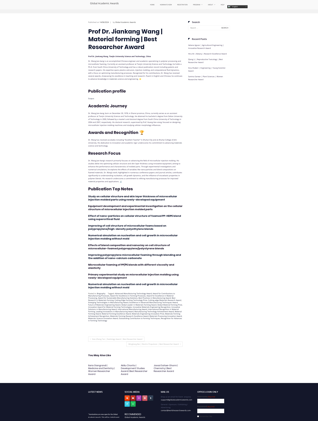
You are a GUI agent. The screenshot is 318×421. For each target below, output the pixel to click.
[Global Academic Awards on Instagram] (138, 407)
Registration (182, 5)
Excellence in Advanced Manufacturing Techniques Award (153, 312)
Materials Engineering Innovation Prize (148, 323)
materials (113, 88)
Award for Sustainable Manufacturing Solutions (118, 307)
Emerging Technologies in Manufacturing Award (108, 312)
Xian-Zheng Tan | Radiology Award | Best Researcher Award (117, 348)
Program (196, 5)
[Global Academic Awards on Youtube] (133, 407)
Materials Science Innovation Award (103, 327)
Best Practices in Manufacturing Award (155, 307)
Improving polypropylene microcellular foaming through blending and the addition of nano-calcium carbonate (134, 266)
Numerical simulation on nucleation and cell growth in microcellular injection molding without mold (133, 246)
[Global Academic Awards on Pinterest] (144, 407)
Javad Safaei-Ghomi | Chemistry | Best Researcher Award (133, 377)
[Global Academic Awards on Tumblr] (150, 407)
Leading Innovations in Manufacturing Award (115, 321)
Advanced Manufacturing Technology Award (133, 303)
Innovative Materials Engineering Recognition (152, 316)
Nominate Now (166, 5)
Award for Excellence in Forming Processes (128, 305)
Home (152, 5)
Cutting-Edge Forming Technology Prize (131, 309)
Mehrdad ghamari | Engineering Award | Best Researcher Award (167, 377)
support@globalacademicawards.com (176, 409)
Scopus (91, 108)
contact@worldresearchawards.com (176, 420)
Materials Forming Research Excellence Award (129, 325)
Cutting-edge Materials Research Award (164, 309)
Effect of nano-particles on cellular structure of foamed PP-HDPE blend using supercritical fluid (134, 227)
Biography (173, 18)
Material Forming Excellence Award (116, 323)
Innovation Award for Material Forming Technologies (110, 316)
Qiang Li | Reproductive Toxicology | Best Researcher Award (205, 70)
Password (206, 416)
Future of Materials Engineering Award (104, 314)
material (91, 191)
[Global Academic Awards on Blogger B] (127, 407)
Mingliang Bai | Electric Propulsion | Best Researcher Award (153, 353)
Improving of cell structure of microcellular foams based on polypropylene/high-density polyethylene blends (127, 236)
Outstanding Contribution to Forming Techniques (139, 327)
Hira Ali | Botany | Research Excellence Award (207, 63)
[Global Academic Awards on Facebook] (127, 413)
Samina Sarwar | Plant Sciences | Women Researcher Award (205, 87)
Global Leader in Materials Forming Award (139, 314)
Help (222, 5)
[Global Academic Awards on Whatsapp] (133, 413)
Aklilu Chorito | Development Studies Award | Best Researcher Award (101, 379)
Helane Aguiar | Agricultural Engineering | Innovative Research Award (206, 56)
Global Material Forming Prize (169, 314)
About (210, 5)
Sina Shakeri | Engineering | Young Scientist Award (206, 78)
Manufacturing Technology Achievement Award (154, 321)
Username (206, 406)
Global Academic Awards (104, 3)
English (235, 7)
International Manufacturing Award (132, 319)
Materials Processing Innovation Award (165, 325)
